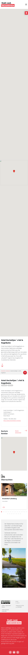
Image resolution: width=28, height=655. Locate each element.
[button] (1, 512)
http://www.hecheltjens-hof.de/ (12, 420)
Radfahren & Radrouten (10, 566)
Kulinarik (8, 371)
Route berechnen (18, 431)
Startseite (3, 371)
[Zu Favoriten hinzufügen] (25, 373)
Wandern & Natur (8, 585)
